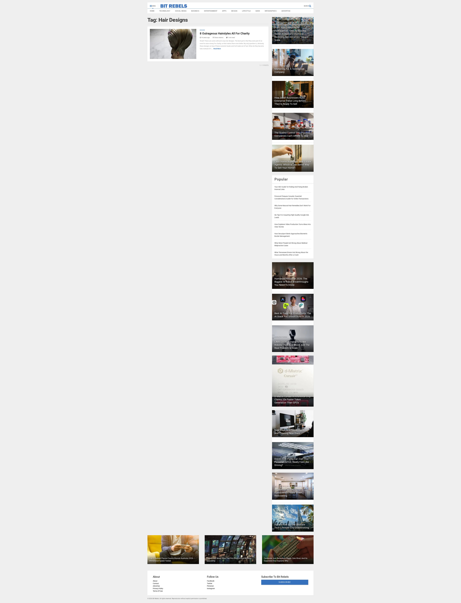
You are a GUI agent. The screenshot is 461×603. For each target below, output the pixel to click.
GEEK (257, 11)
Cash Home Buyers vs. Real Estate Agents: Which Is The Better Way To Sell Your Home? (292, 164)
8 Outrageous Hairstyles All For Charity (225, 33)
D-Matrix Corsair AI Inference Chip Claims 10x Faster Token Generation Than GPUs (292, 399)
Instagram (211, 588)
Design (202, 30)
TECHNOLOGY (164, 11)
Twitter (209, 583)
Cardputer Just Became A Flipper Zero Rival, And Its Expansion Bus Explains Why (285, 559)
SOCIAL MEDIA (180, 11)
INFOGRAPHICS (271, 11)
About (155, 581)
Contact (156, 583)
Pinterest (210, 586)
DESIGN (234, 11)
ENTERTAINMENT (210, 11)
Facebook (210, 581)
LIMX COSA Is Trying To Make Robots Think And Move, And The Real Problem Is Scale (292, 344)
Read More (217, 49)
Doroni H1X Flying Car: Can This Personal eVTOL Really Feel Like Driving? (291, 462)
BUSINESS (195, 11)
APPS (224, 11)
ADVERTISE (285, 11)
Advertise (156, 586)
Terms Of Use (158, 591)
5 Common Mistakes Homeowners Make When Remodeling (288, 492)
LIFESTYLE (246, 11)
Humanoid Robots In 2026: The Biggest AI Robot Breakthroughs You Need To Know (291, 281)
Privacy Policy (158, 588)
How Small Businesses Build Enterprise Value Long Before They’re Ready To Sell (290, 100)
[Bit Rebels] (172, 7)
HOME (152, 11)
